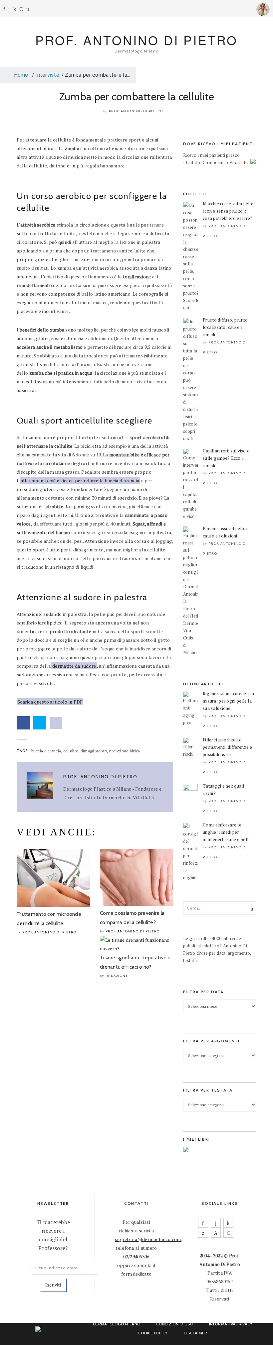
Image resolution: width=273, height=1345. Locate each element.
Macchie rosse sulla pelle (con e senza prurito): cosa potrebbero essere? (228, 211)
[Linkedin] (14, 9)
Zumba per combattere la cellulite (136, 96)
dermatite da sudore (73, 666)
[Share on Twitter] (39, 722)
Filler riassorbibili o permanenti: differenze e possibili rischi (227, 747)
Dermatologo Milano (116, 1323)
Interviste (47, 75)
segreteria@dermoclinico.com (148, 1239)
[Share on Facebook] (23, 722)
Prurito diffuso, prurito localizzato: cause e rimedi (225, 327)
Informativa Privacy (230, 1323)
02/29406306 (136, 1256)
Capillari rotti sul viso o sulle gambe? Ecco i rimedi (226, 458)
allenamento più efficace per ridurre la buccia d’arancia (80, 480)
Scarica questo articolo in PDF (50, 702)
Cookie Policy (153, 1332)
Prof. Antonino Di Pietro (136, 111)
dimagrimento (94, 750)
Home (20, 75)
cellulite (71, 750)
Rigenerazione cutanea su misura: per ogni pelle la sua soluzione (228, 701)
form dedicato (136, 1274)
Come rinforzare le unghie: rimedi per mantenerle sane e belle (227, 832)
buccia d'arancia (46, 750)
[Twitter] (203, 1233)
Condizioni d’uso (174, 1323)
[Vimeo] (216, 1233)
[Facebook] (4, 9)
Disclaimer (195, 1332)
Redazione (117, 976)
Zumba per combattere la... (97, 75)
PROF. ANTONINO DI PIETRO (136, 40)
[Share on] (56, 722)
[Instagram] (9, 9)
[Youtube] (21, 9)
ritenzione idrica (124, 750)
